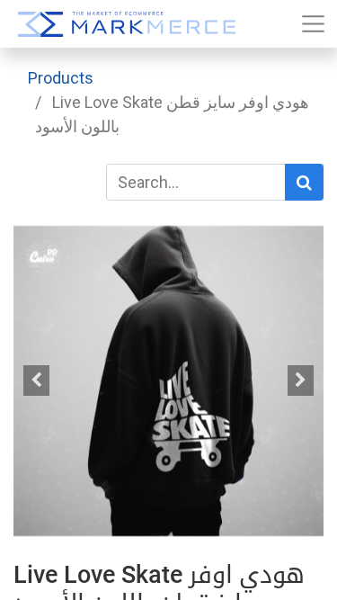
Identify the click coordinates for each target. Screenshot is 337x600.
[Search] (304, 182)
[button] (36, 380)
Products (60, 77)
